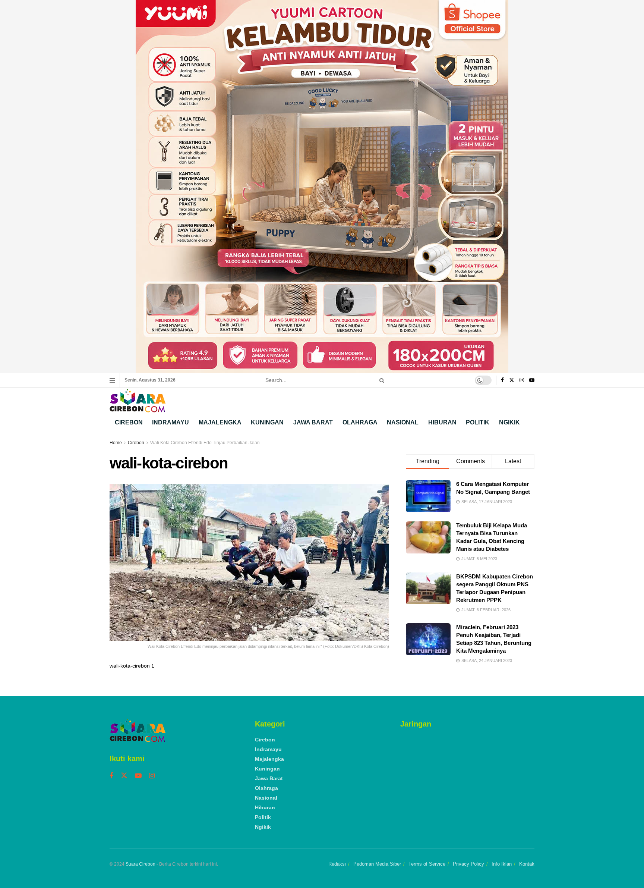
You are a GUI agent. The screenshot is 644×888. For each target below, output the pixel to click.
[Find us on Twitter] (511, 380)
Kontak (526, 864)
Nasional (403, 422)
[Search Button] (380, 380)
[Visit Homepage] (137, 400)
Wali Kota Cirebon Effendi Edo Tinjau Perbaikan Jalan (205, 442)
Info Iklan (502, 864)
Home (116, 442)
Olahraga (360, 422)
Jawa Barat (313, 422)
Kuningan (267, 422)
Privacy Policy (468, 864)
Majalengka (220, 422)
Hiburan (442, 422)
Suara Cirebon (140, 864)
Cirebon (129, 422)
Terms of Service (426, 864)
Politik (477, 422)
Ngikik (509, 422)
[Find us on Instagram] (522, 380)
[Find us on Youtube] (531, 380)
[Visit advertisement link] (322, 186)
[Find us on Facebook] (502, 380)
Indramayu (170, 422)
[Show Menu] (112, 380)
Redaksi (337, 864)
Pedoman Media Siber (377, 864)
